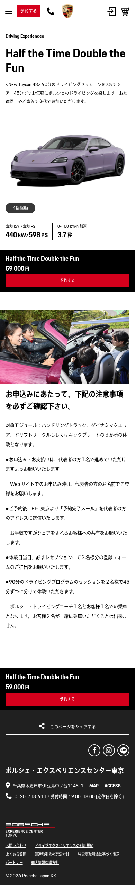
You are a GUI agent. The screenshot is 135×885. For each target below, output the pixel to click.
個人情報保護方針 (45, 862)
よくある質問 (16, 854)
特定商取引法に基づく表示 (98, 854)
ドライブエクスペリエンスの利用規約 (64, 845)
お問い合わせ (16, 845)
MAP (94, 786)
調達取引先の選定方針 (52, 854)
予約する (28, 11)
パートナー (14, 862)
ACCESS (113, 786)
